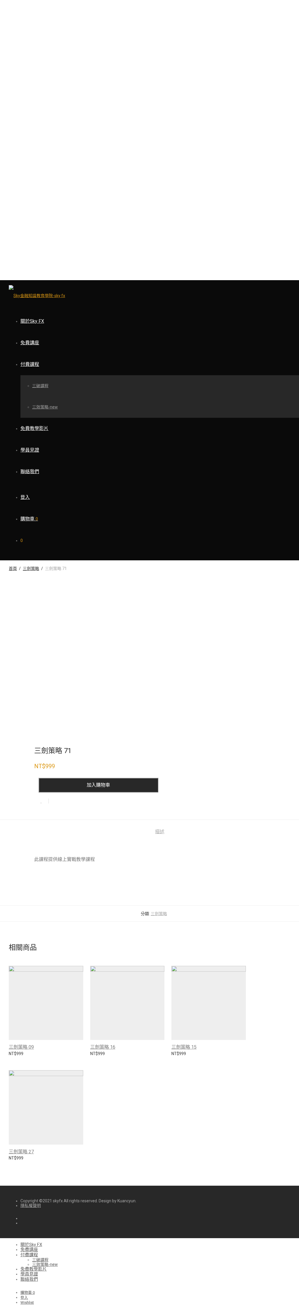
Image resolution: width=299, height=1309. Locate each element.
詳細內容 (14, 1056)
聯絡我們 (29, 471)
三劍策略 (31, 568)
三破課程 (40, 385)
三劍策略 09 (21, 1047)
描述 (159, 831)
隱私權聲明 (30, 1205)
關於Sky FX (32, 321)
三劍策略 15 (184, 1047)
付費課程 (29, 364)
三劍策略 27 (21, 1151)
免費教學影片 (34, 428)
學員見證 (29, 450)
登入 (25, 497)
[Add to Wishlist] (44, 801)
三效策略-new (45, 407)
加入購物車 (98, 785)
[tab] (159, 832)
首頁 (13, 568)
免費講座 (29, 342)
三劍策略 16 (102, 1047)
